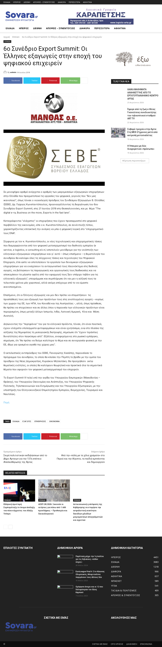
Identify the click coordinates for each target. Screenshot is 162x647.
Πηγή (6, 402)
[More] (84, 80)
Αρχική (6, 37)
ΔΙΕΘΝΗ (27, 2)
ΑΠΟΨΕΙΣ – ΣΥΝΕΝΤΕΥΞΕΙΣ (44, 2)
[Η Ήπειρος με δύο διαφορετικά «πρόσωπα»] (118, 149)
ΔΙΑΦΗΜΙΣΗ (131, 644)
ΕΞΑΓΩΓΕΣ (26, 421)
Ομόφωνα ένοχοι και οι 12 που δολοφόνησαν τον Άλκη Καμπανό (89, 590)
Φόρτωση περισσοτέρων (133, 160)
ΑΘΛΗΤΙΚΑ (87, 2)
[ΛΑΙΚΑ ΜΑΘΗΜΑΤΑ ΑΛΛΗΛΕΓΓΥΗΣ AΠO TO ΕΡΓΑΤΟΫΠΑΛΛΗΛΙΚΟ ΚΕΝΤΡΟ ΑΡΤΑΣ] (118, 93)
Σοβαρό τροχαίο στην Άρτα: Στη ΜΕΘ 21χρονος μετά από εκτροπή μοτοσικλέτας (142, 132)
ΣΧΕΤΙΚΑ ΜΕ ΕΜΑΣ (100, 644)
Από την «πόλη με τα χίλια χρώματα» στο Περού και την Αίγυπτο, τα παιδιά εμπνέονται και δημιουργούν (81, 458)
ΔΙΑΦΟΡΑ (62, 2)
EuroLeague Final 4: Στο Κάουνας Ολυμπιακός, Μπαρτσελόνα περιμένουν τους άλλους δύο (90, 574)
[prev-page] (5, 527)
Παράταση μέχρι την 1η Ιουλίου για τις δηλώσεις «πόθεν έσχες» (90, 559)
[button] (155, 28)
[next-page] (10, 527)
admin (13, 72)
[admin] (5, 72)
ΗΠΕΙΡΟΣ (17, 2)
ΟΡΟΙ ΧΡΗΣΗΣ (117, 644)
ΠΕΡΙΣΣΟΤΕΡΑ (74, 2)
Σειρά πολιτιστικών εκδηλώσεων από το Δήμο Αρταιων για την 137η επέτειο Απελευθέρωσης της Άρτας (25, 458)
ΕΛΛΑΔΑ (6, 2)
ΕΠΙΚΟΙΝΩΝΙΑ (146, 644)
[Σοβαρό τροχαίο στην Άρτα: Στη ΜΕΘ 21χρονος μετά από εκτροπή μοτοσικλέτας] (118, 133)
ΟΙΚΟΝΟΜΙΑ (54, 421)
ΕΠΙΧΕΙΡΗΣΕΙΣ (40, 421)
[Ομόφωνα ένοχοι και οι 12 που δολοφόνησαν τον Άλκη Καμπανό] (65, 590)
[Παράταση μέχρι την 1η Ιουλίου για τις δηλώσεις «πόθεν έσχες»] (65, 560)
